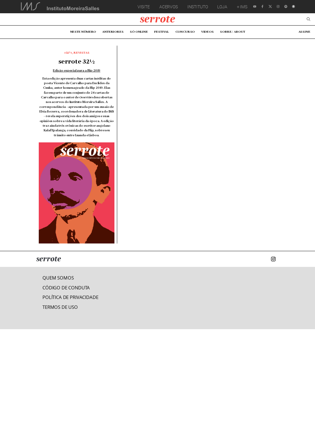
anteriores (112, 31)
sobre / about (232, 31)
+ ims (242, 6)
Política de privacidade (70, 297)
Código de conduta (66, 288)
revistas (82, 52)
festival (161, 31)
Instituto (197, 6)
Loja (222, 6)
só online (139, 31)
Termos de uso (60, 307)
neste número (83, 31)
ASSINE (304, 31)
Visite (144, 6)
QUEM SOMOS (58, 278)
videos (207, 31)
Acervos (168, 6)
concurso (185, 31)
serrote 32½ (76, 62)
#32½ (68, 52)
